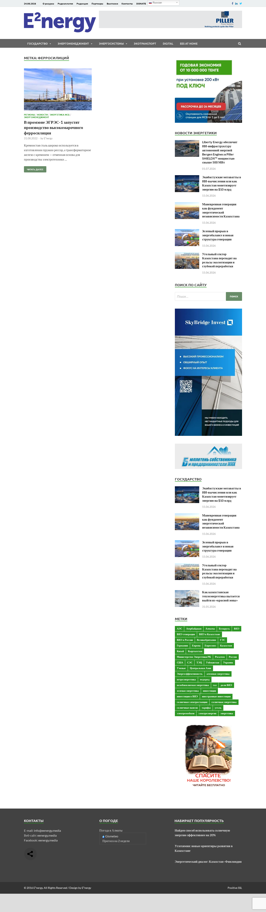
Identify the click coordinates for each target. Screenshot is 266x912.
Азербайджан (193, 628)
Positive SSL (235, 887)
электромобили (185, 713)
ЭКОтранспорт (145, 43)
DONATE (141, 3)
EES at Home (188, 43)
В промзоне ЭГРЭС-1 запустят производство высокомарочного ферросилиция (53, 127)
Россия (233, 656)
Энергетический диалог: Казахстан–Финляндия (208, 861)
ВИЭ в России (185, 639)
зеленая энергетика (188, 690)
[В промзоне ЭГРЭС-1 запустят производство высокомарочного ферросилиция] (58, 89)
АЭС (179, 628)
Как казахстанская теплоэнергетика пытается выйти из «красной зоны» (221, 596)
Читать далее (33, 168)
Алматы (210, 628)
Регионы (29, 114)
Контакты (127, 3)
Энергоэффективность (190, 673)
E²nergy (48, 138)
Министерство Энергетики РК (194, 656)
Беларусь (224, 628)
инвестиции (209, 690)
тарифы (206, 707)
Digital (168, 43)
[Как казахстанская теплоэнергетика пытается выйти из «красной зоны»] (187, 592)
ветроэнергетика (186, 679)
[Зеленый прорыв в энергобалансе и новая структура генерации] (187, 231)
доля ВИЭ (226, 685)
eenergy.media (47, 835)
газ (215, 685)
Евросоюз (210, 645)
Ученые (181, 668)
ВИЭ (236, 628)
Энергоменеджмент (73, 43)
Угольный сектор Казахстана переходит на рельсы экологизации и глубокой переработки (219, 260)
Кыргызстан (195, 651)
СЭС (189, 662)
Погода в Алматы (110, 830)
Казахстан (226, 645)
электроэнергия (207, 713)
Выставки (112, 3)
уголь (218, 707)
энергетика (226, 713)
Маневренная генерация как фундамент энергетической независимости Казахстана (221, 210)
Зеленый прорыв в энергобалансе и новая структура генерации (217, 235)
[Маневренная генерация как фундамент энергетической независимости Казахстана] (187, 204)
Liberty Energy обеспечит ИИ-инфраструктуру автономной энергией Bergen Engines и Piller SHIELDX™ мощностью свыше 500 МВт (219, 152)
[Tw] (241, 3)
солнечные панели (187, 707)
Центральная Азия (200, 668)
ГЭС (222, 639)
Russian (157, 2)
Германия (182, 645)
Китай (180, 651)
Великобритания (206, 639)
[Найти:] (208, 296)
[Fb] (232, 3)
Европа (196, 645)
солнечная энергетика (224, 702)
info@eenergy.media (47, 830)
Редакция (82, 3)
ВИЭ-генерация (186, 634)
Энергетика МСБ (60, 114)
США (180, 662)
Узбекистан (212, 662)
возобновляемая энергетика (193, 685)
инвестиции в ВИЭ (187, 696)
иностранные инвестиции (216, 696)
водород (205, 679)
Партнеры (97, 3)
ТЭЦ (199, 662)
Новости (42, 114)
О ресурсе (48, 3)
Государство (37, 43)
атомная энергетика (218, 673)
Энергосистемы (111, 43)
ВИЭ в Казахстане (209, 634)
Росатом (220, 656)
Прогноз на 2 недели (116, 841)
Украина (228, 662)
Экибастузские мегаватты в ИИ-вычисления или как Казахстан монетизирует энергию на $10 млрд (221, 183)
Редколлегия (65, 3)
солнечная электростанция (192, 702)
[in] (236, 3)
